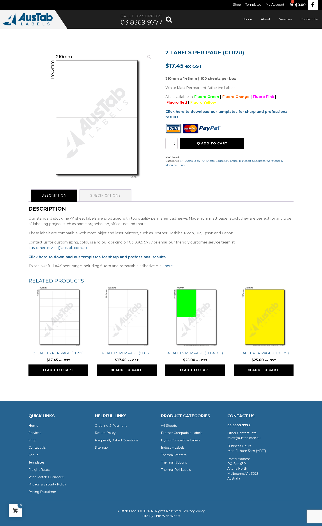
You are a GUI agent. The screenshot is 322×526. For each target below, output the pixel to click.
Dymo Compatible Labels (180, 440)
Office (233, 160)
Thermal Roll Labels (176, 470)
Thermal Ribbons (174, 462)
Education (222, 160)
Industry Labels (172, 448)
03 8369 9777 (141, 22)
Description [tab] (54, 195)
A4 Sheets (186, 160)
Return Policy (105, 433)
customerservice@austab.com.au (57, 248)
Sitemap (101, 448)
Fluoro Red (176, 102)
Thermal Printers (173, 455)
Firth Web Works (167, 516)
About (265, 19)
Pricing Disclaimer (42, 492)
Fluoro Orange (235, 97)
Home (247, 19)
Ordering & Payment (111, 426)
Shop (237, 5)
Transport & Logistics (252, 160)
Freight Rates (39, 470)
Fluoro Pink (263, 97)
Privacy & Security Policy (47, 484)
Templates (253, 5)
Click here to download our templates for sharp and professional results (97, 257)
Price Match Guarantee (46, 477)
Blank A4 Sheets (204, 160)
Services (285, 19)
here (169, 266)
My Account (275, 5)
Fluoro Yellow (203, 102)
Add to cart (214, 143)
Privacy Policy (194, 511)
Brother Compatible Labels (181, 433)
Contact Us (309, 19)
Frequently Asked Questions (116, 440)
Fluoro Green (206, 97)
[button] (149, 57)
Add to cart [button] (60, 370)
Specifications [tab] (105, 195)
